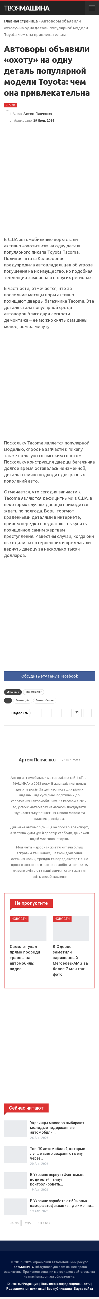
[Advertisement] (49, 184)
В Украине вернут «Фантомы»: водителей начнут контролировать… (57, 1179)
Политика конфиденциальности (66, 1284)
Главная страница (21, 21)
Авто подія (23, 700)
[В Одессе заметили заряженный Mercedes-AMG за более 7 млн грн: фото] (71, 928)
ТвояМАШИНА (23, 1267)
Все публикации (59, 1289)
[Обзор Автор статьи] (49, 741)
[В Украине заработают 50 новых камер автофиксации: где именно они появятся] (15, 1206)
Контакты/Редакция (23, 1284)
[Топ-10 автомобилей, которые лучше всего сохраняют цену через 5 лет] (15, 1154)
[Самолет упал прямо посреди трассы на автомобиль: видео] (28, 928)
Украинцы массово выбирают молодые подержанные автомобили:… (57, 1127)
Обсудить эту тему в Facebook (49, 676)
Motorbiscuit (33, 692)
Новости (19, 919)
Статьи (10, 104)
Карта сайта (83, 1289)
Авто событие (45, 700)
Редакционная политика (25, 1289)
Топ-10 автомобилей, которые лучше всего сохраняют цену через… (57, 1153)
